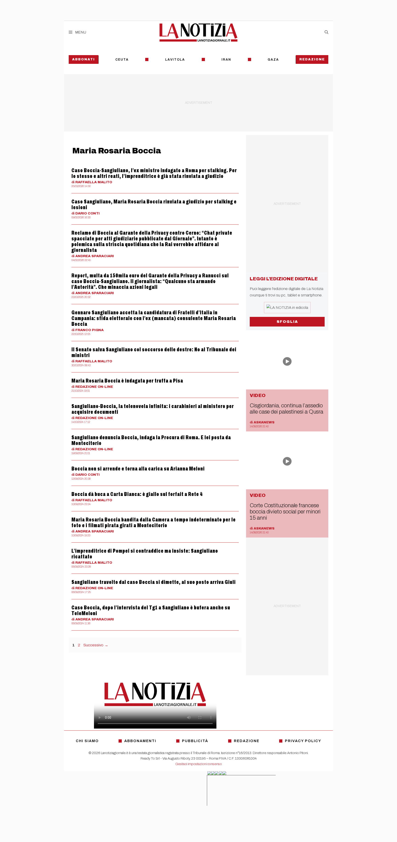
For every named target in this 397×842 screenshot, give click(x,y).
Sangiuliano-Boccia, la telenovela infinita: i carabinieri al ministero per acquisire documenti (152, 409)
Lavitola (175, 59)
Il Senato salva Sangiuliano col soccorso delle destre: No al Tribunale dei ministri (153, 352)
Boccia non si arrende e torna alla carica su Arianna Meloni (138, 469)
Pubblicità (195, 741)
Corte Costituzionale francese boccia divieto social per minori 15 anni (285, 511)
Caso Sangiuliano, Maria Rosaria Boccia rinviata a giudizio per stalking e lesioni (154, 204)
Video (258, 395)
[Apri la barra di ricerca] (326, 32)
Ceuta (122, 59)
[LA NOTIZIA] (198, 32)
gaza (273, 59)
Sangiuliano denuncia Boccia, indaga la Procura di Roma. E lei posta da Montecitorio (151, 440)
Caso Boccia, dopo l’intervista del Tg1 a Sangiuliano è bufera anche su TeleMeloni (150, 610)
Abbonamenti (140, 741)
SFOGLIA (287, 322)
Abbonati (83, 59)
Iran (226, 59)
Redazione (312, 59)
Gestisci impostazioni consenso (198, 764)
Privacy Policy (303, 741)
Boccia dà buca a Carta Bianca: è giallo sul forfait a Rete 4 (137, 494)
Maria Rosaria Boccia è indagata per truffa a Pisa (127, 381)
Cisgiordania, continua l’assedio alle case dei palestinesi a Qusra (286, 409)
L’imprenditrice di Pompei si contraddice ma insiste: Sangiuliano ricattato (144, 554)
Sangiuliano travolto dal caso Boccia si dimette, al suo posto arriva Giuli (153, 582)
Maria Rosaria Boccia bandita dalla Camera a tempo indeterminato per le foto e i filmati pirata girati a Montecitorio (153, 522)
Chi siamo (87, 741)
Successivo (95, 645)
